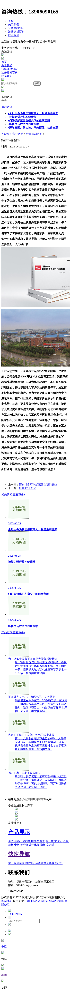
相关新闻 (13, 494)
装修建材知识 (16, 28)
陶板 (43, 844)
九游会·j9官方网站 (12, 133)
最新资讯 (7, 107)
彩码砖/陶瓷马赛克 (33, 841)
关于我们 (13, 24)
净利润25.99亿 (27, 488)
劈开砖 (50, 841)
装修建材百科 (16, 31)
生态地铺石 (15, 841)
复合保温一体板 (29, 844)
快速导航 (19, 854)
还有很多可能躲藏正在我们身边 (38, 484)
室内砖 (50, 844)
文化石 (58, 841)
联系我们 (13, 35)
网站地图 (6, 900)
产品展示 (19, 832)
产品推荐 (13, 632)
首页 (11, 20)
